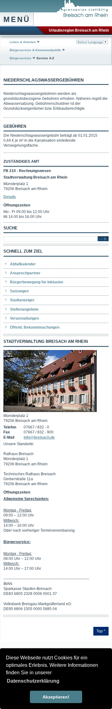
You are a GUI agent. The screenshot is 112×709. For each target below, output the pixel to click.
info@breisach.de (39, 437)
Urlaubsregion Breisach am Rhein (79, 30)
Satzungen (19, 291)
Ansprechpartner (25, 273)
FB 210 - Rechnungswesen (27, 171)
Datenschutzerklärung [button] (33, 681)
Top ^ (100, 631)
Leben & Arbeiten (23, 42)
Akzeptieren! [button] (56, 696)
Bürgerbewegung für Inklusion (36, 282)
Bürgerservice (20, 58)
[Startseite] (84, 16)
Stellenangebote (24, 309)
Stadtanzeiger (22, 300)
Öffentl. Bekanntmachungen (34, 327)
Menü (16, 19)
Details (9, 197)
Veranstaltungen (24, 318)
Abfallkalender (23, 264)
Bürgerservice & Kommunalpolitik (35, 50)
